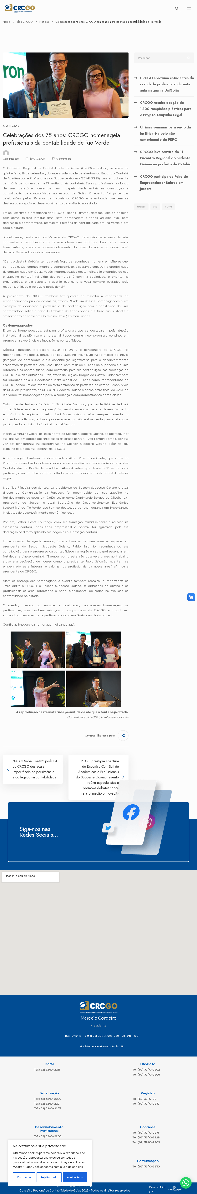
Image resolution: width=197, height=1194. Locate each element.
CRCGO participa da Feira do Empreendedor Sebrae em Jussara (164, 182)
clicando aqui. (65, 624)
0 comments (63, 159)
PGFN (168, 206)
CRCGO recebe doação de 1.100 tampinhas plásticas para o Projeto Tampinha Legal (165, 108)
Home (6, 22)
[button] (186, 1183)
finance (141, 206)
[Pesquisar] (164, 58)
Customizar (24, 1177)
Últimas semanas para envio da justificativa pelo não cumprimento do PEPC (165, 133)
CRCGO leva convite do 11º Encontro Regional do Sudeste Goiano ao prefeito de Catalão (165, 158)
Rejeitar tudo (49, 1177)
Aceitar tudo (75, 1177)
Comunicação (11, 159)
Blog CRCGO (25, 22)
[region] (50, 1163)
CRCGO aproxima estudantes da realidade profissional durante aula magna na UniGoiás (167, 84)
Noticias (44, 22)
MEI (155, 206)
